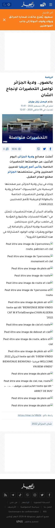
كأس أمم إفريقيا (30, 167)
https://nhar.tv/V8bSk (29, 416)
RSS (45, 512)
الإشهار (25, 503)
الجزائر (12, 172)
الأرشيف (12, 507)
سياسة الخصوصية (29, 507)
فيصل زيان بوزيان (37, 102)
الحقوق (39, 517)
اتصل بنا (48, 507)
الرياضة (49, 77)
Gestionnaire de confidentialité (24, 512)
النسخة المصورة (42, 503)
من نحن (13, 503)
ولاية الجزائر (26, 157)
